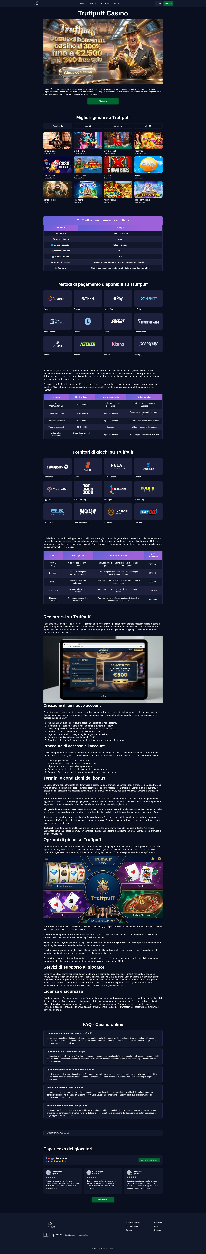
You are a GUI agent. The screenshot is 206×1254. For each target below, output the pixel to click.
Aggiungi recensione (149, 1160)
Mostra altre (103, 1200)
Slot (146, 126)
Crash (116, 126)
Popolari (56, 126)
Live (86, 126)
